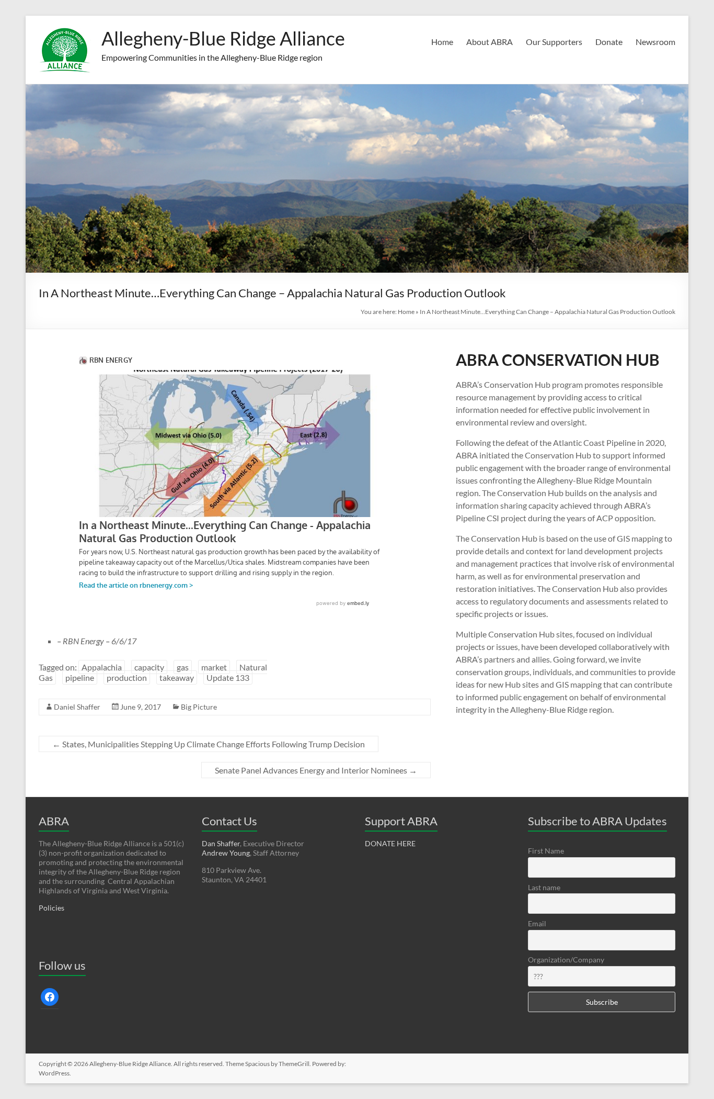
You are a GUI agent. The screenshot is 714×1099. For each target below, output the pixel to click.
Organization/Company (566, 959)
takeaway (176, 677)
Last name (544, 887)
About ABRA (489, 42)
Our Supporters (554, 42)
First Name (546, 850)
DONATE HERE (390, 843)
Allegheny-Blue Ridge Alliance (223, 38)
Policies (51, 907)
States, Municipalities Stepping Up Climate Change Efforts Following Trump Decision (208, 744)
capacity (149, 667)
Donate (609, 42)
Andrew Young (226, 852)
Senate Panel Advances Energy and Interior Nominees (316, 770)
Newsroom (655, 42)
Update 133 (227, 677)
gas (183, 667)
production (127, 677)
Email (537, 923)
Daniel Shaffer (77, 706)
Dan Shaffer (221, 843)
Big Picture (199, 706)
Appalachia (102, 667)
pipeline (79, 677)
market (214, 667)
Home (442, 42)
